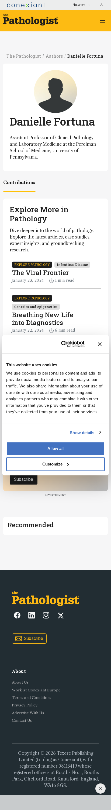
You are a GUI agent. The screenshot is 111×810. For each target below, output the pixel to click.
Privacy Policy (24, 705)
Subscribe (23, 479)
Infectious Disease (72, 264)
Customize (52, 464)
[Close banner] (100, 344)
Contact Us (22, 720)
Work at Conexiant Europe (36, 690)
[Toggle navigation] (103, 21)
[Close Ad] (100, 788)
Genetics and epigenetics (35, 307)
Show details (82, 432)
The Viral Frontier (40, 272)
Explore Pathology (32, 264)
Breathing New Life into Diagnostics (42, 318)
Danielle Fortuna (85, 56)
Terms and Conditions (31, 697)
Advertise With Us (28, 713)
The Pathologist (23, 56)
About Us (20, 682)
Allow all (55, 448)
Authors (54, 56)
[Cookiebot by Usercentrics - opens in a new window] (63, 343)
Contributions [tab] (19, 182)
